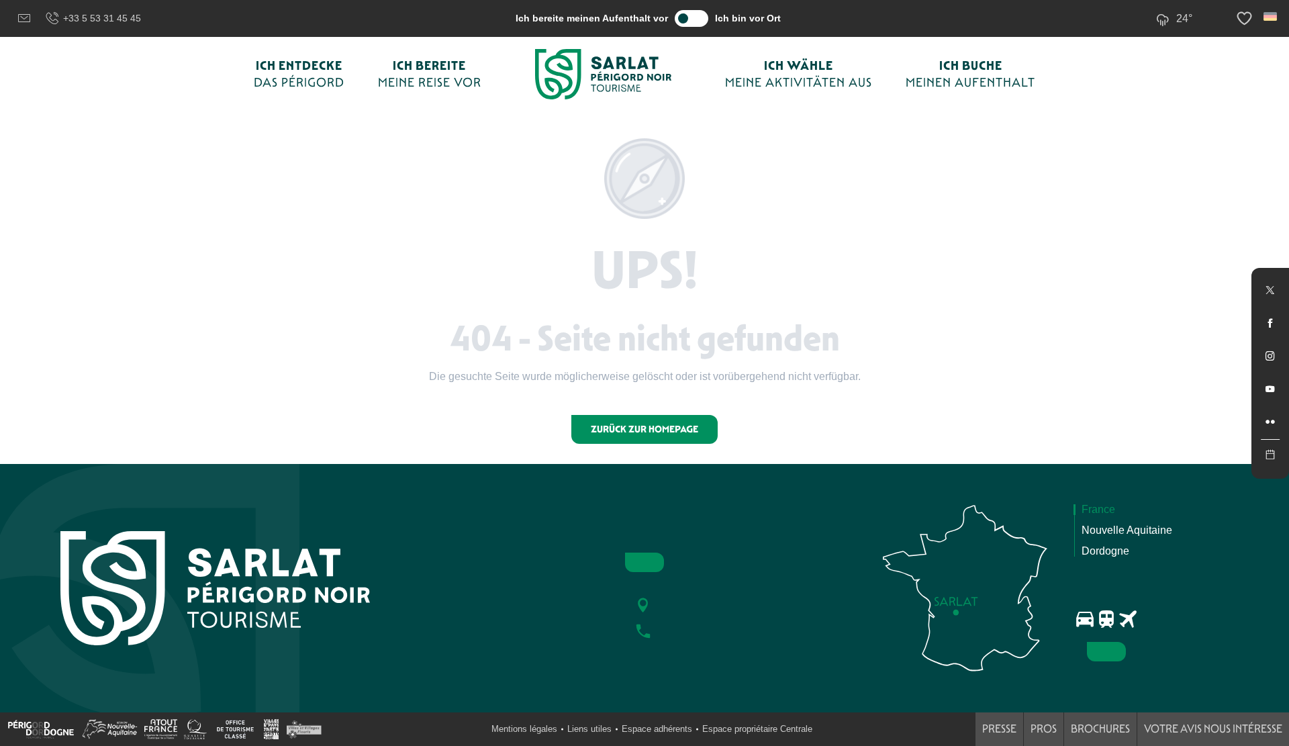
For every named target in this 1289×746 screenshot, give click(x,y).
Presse (999, 729)
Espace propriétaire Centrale (757, 729)
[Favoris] (1246, 18)
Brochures (1100, 729)
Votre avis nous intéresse (1213, 729)
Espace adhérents (657, 729)
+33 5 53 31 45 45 (102, 18)
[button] (1271, 16)
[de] (1271, 16)
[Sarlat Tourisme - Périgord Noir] (603, 74)
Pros (1044, 729)
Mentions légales (524, 729)
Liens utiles (589, 729)
